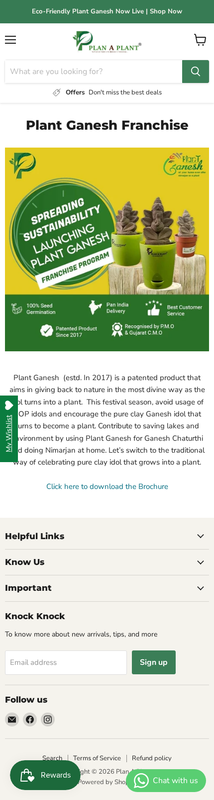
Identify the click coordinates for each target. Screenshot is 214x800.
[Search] (195, 71)
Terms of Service (97, 758)
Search (52, 758)
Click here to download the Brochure (107, 486)
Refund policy (152, 758)
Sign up (154, 662)
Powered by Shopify (107, 782)
